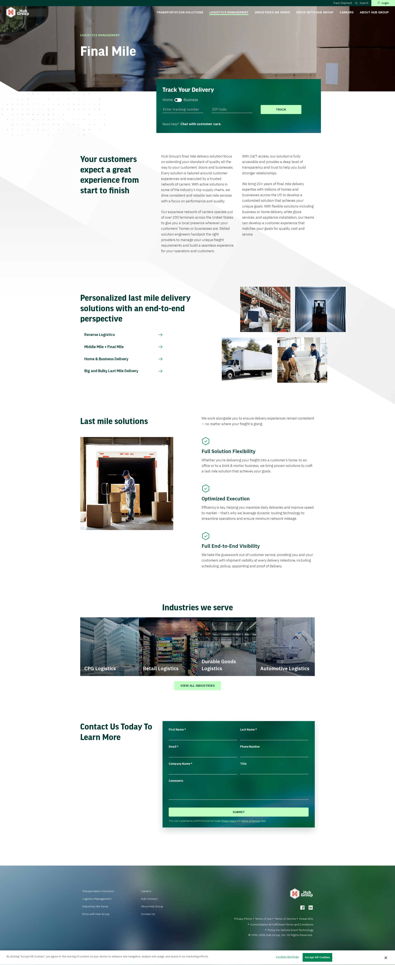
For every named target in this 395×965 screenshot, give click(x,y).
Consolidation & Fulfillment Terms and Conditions (282, 924)
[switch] (178, 100)
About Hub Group (374, 12)
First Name (177, 729)
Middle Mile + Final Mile (104, 346)
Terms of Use (263, 919)
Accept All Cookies (317, 957)
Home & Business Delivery (106, 359)
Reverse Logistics (99, 334)
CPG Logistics (100, 668)
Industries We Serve (272, 12)
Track (281, 109)
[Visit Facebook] (302, 907)
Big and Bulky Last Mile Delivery (111, 370)
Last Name (248, 729)
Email (174, 746)
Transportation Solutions (179, 12)
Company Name (180, 764)
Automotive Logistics (284, 668)
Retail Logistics (161, 668)
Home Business (180, 99)
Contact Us (148, 914)
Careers (347, 12)
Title (243, 764)
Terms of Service (250, 820)
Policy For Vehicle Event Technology (291, 930)
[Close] (386, 958)
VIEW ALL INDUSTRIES (197, 686)
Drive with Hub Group (314, 12)
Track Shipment (342, 3)
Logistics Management (229, 12)
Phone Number (250, 746)
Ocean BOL (306, 919)
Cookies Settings (287, 957)
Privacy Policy (229, 820)
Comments (176, 781)
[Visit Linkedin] (311, 907)
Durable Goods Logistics (219, 665)
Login (385, 3)
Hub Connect (149, 899)
